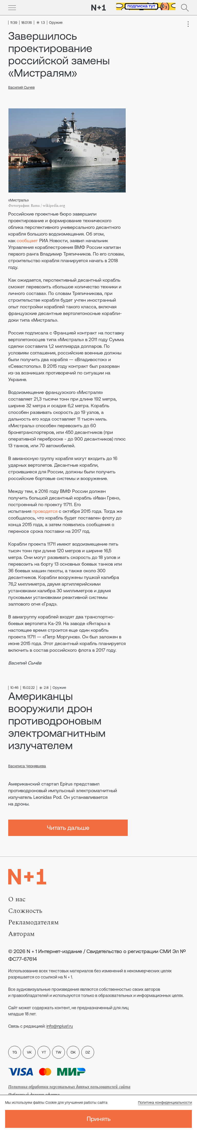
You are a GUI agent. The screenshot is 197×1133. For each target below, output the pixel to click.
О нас (16, 899)
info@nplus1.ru (59, 1026)
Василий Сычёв (24, 663)
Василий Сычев (21, 87)
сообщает (27, 240)
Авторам (21, 934)
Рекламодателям (33, 922)
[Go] (12, 8)
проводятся (45, 511)
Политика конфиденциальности (165, 1102)
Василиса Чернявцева (27, 766)
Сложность (25, 911)
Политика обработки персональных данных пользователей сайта (69, 1087)
